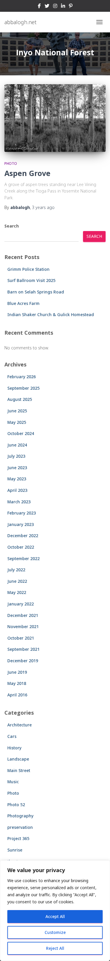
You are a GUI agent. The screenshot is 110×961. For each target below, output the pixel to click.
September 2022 (23, 558)
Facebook (39, 7)
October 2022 (20, 547)
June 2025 (17, 411)
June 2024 (17, 445)
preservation (20, 827)
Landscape (18, 759)
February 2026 (21, 376)
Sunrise (14, 850)
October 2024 (20, 433)
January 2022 (20, 604)
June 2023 (17, 467)
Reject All (55, 948)
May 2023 (16, 479)
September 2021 (23, 649)
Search (11, 226)
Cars (11, 736)
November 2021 (23, 626)
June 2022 (17, 581)
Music (13, 781)
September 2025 (23, 388)
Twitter (47, 7)
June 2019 (17, 672)
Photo (10, 163)
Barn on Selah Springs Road (35, 292)
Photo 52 (16, 804)
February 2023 (21, 513)
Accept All (55, 916)
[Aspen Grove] (55, 118)
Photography (20, 816)
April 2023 (17, 490)
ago (43, 207)
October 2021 (20, 638)
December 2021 (22, 615)
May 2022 (16, 592)
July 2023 (16, 456)
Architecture (19, 725)
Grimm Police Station (28, 269)
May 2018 (16, 683)
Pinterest (70, 7)
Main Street (18, 770)
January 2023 (20, 524)
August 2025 (19, 399)
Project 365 (18, 838)
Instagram (55, 7)
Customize (55, 932)
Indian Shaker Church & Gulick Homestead (50, 314)
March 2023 (19, 501)
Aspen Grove (27, 173)
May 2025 (16, 422)
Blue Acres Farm (23, 303)
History (14, 748)
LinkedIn (63, 7)
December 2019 (22, 660)
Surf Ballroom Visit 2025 (31, 280)
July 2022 (16, 569)
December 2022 (22, 535)
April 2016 (17, 695)
